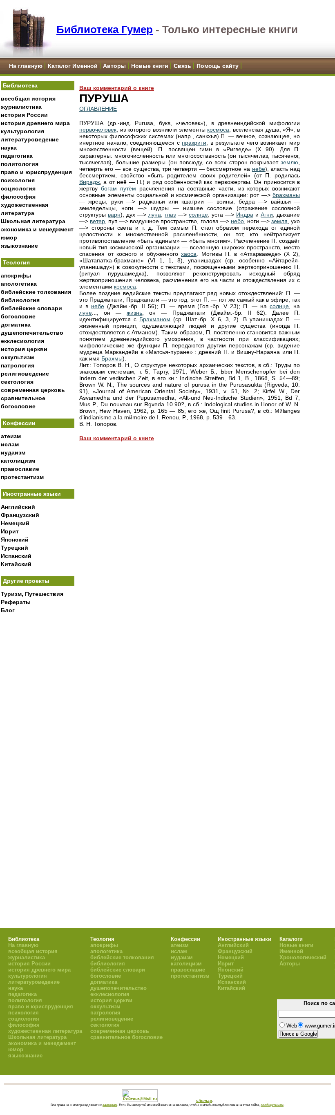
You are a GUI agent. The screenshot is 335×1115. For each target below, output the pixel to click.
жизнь (134, 312)
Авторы (114, 66)
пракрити (194, 142)
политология (19, 164)
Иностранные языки (32, 493)
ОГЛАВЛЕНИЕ (98, 108)
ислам (10, 444)
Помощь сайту (218, 66)
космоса (218, 129)
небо (237, 221)
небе (258, 169)
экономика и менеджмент (37, 229)
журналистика (21, 106)
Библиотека (20, 85)
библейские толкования (36, 292)
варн (114, 214)
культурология (22, 131)
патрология (17, 365)
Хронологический (302, 957)
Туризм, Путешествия (32, 594)
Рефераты (16, 602)
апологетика (19, 283)
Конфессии (19, 423)
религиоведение (25, 373)
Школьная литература (33, 221)
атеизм (11, 436)
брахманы (286, 195)
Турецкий (14, 547)
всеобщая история (28, 98)
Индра (244, 214)
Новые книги (149, 66)
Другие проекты (26, 581)
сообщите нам (272, 1105)
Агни (267, 214)
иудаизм (13, 452)
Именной (291, 951)
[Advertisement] (37, 752)
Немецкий (15, 523)
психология (18, 180)
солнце (198, 214)
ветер (97, 221)
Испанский (16, 556)
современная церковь (33, 390)
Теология (16, 262)
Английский (18, 507)
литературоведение (30, 139)
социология (18, 188)
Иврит (10, 531)
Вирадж (89, 182)
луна (154, 214)
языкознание (19, 245)
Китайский (16, 564)
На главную (25, 66)
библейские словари (31, 308)
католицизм (18, 460)
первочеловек (97, 129)
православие (20, 469)
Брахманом (154, 319)
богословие (18, 316)
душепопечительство (32, 332)
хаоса (189, 254)
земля (279, 221)
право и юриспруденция (36, 172)
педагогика (17, 155)
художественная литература (45, 1031)
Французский (20, 515)
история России (24, 115)
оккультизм (17, 357)
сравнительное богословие (126, 1037)
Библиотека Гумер (104, 29)
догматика (16, 324)
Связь (182, 66)
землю (289, 162)
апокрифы (16, 275)
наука (9, 147)
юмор (9, 237)
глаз (170, 214)
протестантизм (22, 477)
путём (128, 188)
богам (109, 188)
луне (85, 312)
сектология (17, 381)
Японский (15, 539)
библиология (20, 300)
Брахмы (112, 358)
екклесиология (22, 341)
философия (18, 196)
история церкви (24, 349)
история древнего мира (35, 123)
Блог (8, 610)
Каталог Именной (73, 66)
